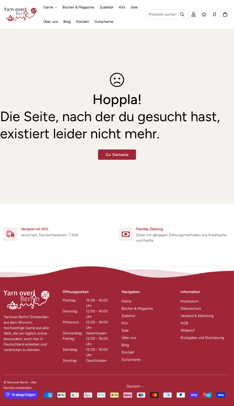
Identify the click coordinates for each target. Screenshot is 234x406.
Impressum (190, 301)
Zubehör (107, 7)
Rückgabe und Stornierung (202, 337)
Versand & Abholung (197, 316)
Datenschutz (191, 308)
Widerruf (188, 330)
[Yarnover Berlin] (20, 14)
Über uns (50, 21)
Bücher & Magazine (78, 7)
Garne (48, 7)
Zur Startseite (117, 154)
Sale (134, 7)
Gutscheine (103, 21)
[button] (224, 14)
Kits (122, 7)
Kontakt (82, 21)
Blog (67, 21)
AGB (184, 323)
